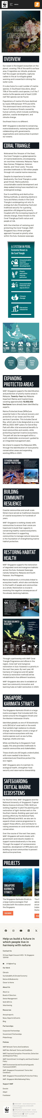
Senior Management (10, 999)
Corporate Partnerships (11, 1031)
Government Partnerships (12, 1034)
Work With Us (7, 1002)
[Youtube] (21, 931)
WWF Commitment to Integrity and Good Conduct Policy (21, 1060)
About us (6, 992)
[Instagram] (13, 931)
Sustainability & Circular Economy (15, 976)
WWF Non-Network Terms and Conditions (17, 1050)
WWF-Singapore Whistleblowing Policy (16, 1079)
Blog (4, 1021)
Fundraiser (6, 1095)
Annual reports (8, 1015)
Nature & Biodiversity (10, 979)
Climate (6, 972)
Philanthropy (7, 1037)
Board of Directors (9, 995)
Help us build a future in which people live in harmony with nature (19, 942)
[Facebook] (6, 931)
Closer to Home (8, 983)
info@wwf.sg (11, 964)
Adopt (5, 1092)
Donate (5, 1089)
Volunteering (7, 1005)
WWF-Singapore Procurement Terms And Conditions (17, 1071)
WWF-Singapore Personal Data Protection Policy (20, 1076)
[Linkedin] (29, 931)
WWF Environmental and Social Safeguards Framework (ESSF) (18, 1066)
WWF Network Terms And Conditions (16, 1047)
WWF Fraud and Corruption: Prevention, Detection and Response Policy (21, 1055)
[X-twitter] (36, 931)
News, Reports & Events (11, 1018)
